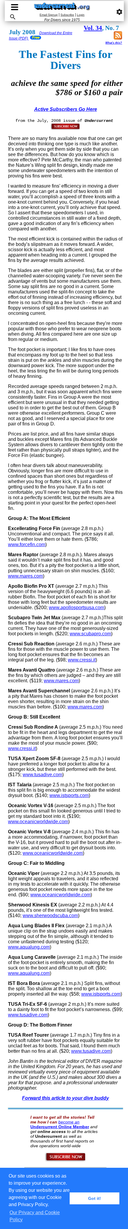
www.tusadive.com (42, 774)
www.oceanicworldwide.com (38, 821)
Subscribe (67, 14)
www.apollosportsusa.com (76, 607)
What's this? (113, 42)
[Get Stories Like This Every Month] (65, 128)
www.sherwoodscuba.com (50, 915)
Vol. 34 (93, 28)
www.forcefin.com (26, 544)
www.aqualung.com (29, 947)
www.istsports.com (69, 795)
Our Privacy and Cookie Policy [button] (35, 1216)
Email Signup (49, 14)
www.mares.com (25, 576)
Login (81, 14)
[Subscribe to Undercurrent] (65, 1160)
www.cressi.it (82, 659)
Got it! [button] (94, 1198)
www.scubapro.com (90, 633)
